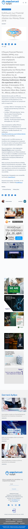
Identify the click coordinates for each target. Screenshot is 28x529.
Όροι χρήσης (8, 519)
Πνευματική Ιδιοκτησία (17, 519)
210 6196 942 (15, 501)
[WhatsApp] (12, 44)
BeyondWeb (22, 527)
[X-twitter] (12, 505)
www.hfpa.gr (11, 177)
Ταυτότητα (22, 523)
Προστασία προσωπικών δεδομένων (10, 523)
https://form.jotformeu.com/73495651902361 (14, 134)
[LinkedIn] (9, 44)
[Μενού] (25, 2)
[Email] (16, 44)
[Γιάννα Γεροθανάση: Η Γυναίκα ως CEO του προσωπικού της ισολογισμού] (14, 451)
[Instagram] (15, 505)
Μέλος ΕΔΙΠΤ (19, 521)
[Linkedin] (19, 505)
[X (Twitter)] (6, 44)
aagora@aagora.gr (15, 499)
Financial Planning (6, 189)
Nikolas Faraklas (6, 527)
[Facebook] (3, 44)
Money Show (16, 189)
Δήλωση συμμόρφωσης (10, 521)
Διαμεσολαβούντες (6, 9)
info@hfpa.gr (19, 182)
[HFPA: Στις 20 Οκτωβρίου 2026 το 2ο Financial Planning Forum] (14, 428)
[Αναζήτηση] (23, 2)
